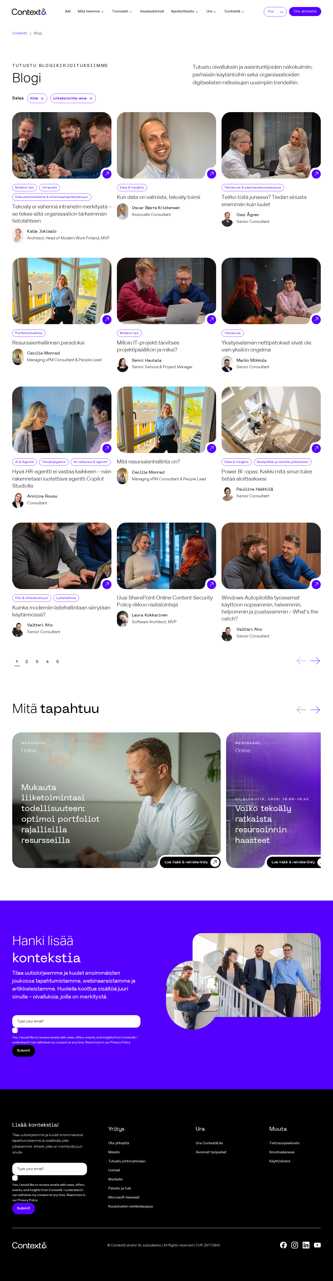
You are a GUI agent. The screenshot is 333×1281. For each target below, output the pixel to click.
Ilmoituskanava (281, 1152)
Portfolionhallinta (29, 333)
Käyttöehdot (279, 1161)
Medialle (115, 1179)
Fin (271, 12)
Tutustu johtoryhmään (126, 1161)
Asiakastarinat (152, 11)
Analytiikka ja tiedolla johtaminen (283, 462)
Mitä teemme (89, 11)
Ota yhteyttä (305, 11)
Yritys (116, 1129)
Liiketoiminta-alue (70, 98)
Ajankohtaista (182, 11)
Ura (209, 11)
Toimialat (120, 11)
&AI (68, 11)
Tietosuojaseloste (284, 1143)
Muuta (278, 1129)
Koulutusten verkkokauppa (130, 1206)
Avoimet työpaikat (211, 1152)
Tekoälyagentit (53, 462)
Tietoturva (232, 333)
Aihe (34, 98)
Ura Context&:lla (209, 1143)
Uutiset (114, 1170)
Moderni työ (24, 187)
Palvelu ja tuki (119, 1188)
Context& (232, 11)
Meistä (114, 1152)
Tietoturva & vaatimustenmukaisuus (252, 187)
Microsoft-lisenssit (124, 1197)
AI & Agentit (24, 462)
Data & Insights (132, 187)
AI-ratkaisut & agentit (90, 462)
